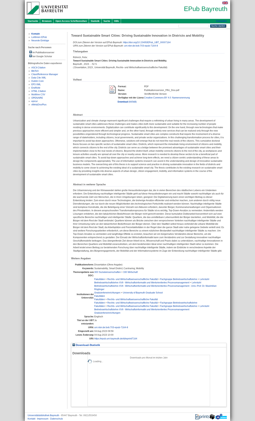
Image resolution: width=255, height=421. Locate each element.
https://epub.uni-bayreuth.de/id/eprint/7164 (115, 338)
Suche (106, 21)
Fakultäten (99, 279)
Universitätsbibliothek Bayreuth (44, 415)
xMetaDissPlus (38, 104)
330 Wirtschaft (130, 272)
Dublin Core (37, 81)
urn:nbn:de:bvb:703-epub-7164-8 (141, 45)
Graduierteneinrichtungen (107, 292)
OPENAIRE (37, 98)
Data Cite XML (38, 77)
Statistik (95, 21)
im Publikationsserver (43, 52)
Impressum (43, 418)
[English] (225, 2)
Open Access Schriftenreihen (71, 21)
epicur (34, 101)
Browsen (47, 21)
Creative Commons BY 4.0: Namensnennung (167, 97)
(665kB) (127, 101)
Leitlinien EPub (39, 37)
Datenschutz (56, 418)
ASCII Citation (38, 67)
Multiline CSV (38, 94)
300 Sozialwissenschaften (107, 272)
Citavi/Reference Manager (44, 74)
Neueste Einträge (40, 40)
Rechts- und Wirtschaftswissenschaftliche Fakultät (132, 279)
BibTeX (35, 71)
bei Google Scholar (42, 56)
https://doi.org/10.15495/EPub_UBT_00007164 (147, 42)
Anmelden (221, 21)
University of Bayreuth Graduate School (143, 292)
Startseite (33, 21)
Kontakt (32, 418)
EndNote (35, 87)
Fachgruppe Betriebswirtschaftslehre (178, 279)
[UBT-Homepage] (47, 15)
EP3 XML (36, 84)
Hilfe (116, 21)
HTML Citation (38, 91)
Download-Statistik (87, 345)
